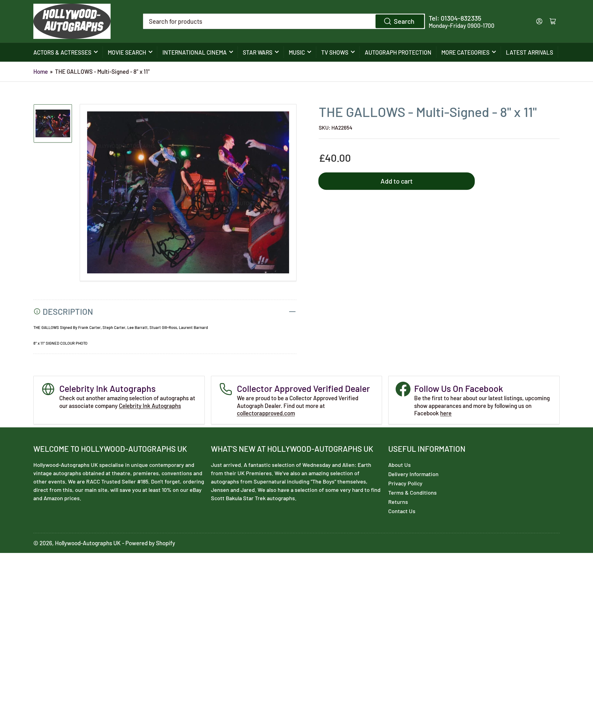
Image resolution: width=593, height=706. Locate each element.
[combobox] (284, 21)
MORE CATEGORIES (465, 52)
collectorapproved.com (266, 413)
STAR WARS (257, 52)
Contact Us (401, 511)
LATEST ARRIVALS (529, 52)
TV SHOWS (334, 52)
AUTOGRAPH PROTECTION (398, 52)
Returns (398, 501)
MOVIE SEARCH (127, 52)
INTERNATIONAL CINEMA (194, 52)
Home (40, 71)
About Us (399, 464)
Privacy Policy (405, 483)
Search (404, 21)
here (446, 413)
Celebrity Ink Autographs (150, 405)
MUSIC (297, 52)
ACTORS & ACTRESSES (62, 52)
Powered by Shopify (150, 542)
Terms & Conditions (412, 492)
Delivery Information (413, 474)
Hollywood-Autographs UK (88, 542)
